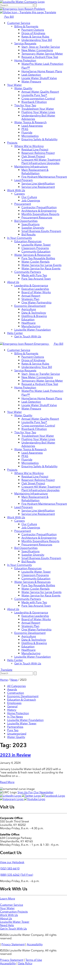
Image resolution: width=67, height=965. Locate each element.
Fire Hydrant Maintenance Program (44, 176)
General (12, 706)
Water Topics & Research (30, 122)
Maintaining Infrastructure (31, 166)
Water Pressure (31, 81)
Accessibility (35, 944)
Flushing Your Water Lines (38, 112)
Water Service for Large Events (41, 265)
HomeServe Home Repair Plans (41, 71)
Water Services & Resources (32, 255)
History (11, 709)
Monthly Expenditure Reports (40, 214)
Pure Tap (12, 730)
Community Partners (27, 272)
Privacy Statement (13, 944)
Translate (50, 12)
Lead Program (23, 180)
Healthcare (28, 323)
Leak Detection (31, 74)
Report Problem (34, 9)
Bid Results (28, 234)
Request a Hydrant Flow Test (39, 57)
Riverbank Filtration (34, 102)
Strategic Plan (30, 299)
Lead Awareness (32, 125)
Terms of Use (33, 960)
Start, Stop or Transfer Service (40, 46)
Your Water (14, 85)
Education (27, 319)
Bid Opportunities (26, 221)
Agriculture (28, 309)
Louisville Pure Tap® (34, 95)
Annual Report (30, 295)
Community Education (35, 251)
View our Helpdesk (12, 862)
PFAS (24, 129)
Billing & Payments (26, 26)
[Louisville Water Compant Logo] (22, 1)
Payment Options (32, 29)
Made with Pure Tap (34, 275)
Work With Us (16, 190)
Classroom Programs (35, 248)
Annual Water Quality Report (40, 91)
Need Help (7, 925)
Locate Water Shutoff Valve (39, 78)
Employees (14, 703)
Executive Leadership (35, 289)
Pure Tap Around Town (36, 278)
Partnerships (15, 726)
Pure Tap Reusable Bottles (38, 258)
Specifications (30, 224)
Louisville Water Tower (36, 244)
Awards (12, 689)
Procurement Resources (36, 217)
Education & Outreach (21, 699)
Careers (19, 193)
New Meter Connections (37, 50)
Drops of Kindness (33, 33)
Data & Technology (33, 312)
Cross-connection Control (38, 98)
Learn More (7, 898)
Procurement (22, 204)
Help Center (15, 333)
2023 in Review (15, 754)
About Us (13, 282)
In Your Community (19, 238)
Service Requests (25, 43)
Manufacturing (30, 326)
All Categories (16, 686)
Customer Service (18, 23)
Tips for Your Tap (25, 105)
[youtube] (34, 799)
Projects (12, 142)
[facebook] (53, 795)
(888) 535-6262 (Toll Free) (16, 874)
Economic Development (30, 306)
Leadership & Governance (31, 285)
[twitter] (32, 795)
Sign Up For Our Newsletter (35, 792)
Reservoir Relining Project (38, 153)
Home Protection (25, 60)
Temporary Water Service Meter (42, 53)
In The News (15, 716)
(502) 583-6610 (9, 868)
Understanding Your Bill (36, 40)
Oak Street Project (33, 156)
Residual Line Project (34, 149)
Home (4, 679)
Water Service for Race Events (40, 268)
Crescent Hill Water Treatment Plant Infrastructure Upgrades (40, 161)
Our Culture (29, 197)
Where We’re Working (29, 146)
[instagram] (12, 799)
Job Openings (30, 200)
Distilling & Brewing (34, 316)
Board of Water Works (36, 292)
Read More (7, 782)
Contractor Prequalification (39, 207)
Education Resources (27, 241)
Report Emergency (36, 343)
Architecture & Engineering (38, 210)
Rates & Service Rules (35, 36)
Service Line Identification (38, 183)
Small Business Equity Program (41, 231)
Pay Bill (9, 16)
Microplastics (30, 136)
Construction (15, 692)
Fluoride (26, 132)
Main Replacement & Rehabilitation (34, 171)
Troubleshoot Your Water (37, 108)
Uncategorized (16, 733)
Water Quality (23, 88)
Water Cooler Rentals (35, 261)
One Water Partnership (36, 302)
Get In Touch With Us (27, 336)
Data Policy (25, 963)
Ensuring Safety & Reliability (39, 139)
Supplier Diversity (32, 227)
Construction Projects (14, 911)
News (14, 679)
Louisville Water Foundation (32, 329)
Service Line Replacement (38, 187)
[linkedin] (11, 795)
